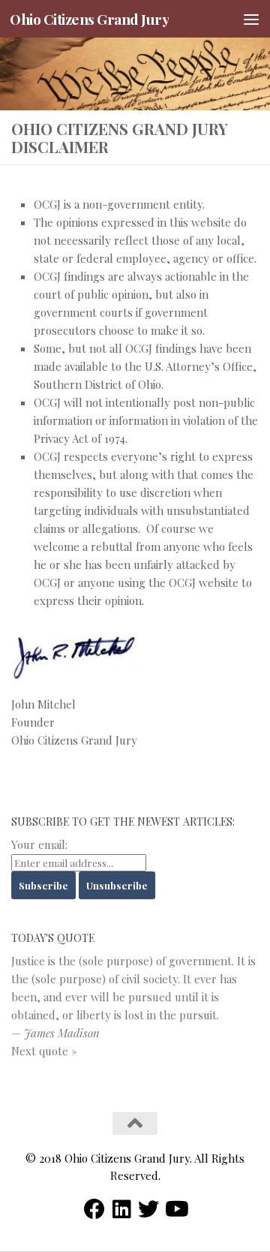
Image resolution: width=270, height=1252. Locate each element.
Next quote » (44, 1050)
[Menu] (251, 19)
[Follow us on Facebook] (94, 1209)
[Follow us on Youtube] (175, 1209)
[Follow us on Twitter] (148, 1209)
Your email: (39, 844)
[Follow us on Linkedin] (121, 1209)
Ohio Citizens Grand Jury (89, 19)
